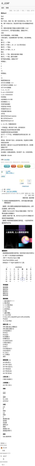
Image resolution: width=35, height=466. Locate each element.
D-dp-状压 (6, 159)
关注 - (12, 173)
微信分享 (27, 166)
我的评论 (5, 289)
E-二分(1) (5, 352)
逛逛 (31, 201)
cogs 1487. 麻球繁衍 (12, 191)
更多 (4, 356)
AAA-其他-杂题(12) (8, 329)
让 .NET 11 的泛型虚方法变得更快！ (13, 255)
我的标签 (5, 295)
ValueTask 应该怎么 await (10, 260)
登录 (25, 201)
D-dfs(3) (5, 344)
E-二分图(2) (6, 354)
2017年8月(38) (7, 371)
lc (3, 417)
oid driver (5, 401)
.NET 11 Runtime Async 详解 (11, 258)
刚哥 (4, 393)
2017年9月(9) (7, 369)
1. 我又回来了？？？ (9, 301)
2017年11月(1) (7, 385)
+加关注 (3, 176)
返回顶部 (31, 198)
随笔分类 (5, 324)
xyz (4, 413)
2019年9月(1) (7, 362)
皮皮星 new (6, 429)
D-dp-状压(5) (7, 350)
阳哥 (4, 415)
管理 (7, 8)
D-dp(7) (5, 346)
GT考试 (8, 189)
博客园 (2, 443)
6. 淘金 (5, 311)
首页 (2, 8)
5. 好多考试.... (7, 309)
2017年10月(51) (7, 367)
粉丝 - (8, 173)
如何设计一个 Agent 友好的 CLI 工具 (13, 262)
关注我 (13, 166)
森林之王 (5, 425)
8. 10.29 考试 (7, 315)
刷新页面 (25, 198)
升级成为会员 (25, 186)
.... (3, 395)
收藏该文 (20, 166)
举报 (32, 195)
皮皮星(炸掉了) (7, 431)
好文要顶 (7, 166)
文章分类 (5, 377)
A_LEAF (5, 3)
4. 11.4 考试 (6, 307)
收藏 (29, 195)
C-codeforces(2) (8, 340)
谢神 (4, 397)
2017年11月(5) (7, 364)
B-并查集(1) (6, 337)
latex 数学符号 (7, 436)
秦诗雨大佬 (6, 419)
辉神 (4, 411)
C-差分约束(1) (7, 342)
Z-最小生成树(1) (7, 379)
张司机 (5, 421)
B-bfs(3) (5, 333)
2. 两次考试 (6, 303)
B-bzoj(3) (5, 335)
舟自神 (5, 423)
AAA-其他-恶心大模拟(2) (10, 327)
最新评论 (5, 293)
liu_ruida (5, 399)
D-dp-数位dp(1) (7, 348)
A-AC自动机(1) (7, 331)
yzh (4, 407)
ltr (3, 409)
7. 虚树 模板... (7, 313)
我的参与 (5, 291)
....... (4, 391)
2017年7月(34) (7, 373)
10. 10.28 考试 (7, 321)
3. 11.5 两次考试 (8, 305)
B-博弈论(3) (6, 339)
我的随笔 (5, 287)
